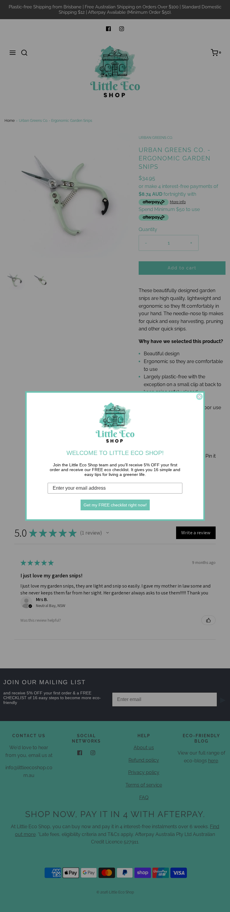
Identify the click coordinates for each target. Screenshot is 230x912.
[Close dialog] (199, 397)
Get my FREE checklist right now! (115, 505)
